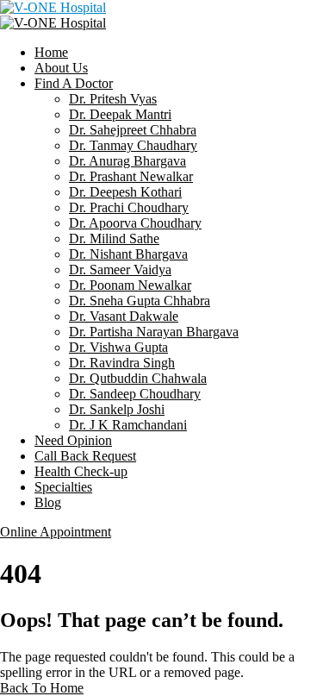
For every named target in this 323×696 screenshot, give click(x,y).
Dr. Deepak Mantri (120, 114)
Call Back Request (85, 455)
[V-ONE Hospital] (53, 7)
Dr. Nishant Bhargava (128, 254)
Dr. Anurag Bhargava (127, 161)
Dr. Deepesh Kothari (125, 192)
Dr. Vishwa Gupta (118, 347)
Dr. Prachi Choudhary (129, 207)
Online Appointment (55, 531)
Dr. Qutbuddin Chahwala (138, 378)
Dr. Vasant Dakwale (123, 316)
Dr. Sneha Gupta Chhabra (139, 300)
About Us (61, 67)
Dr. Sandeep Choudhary (135, 393)
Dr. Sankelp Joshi (117, 409)
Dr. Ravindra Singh (122, 362)
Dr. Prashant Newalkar (131, 176)
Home (51, 52)
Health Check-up (80, 471)
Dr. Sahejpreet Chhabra (132, 129)
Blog (47, 502)
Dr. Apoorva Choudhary (135, 223)
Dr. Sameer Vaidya (120, 269)
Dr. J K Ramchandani (128, 424)
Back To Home (42, 687)
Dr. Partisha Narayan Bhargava (154, 331)
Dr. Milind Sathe (114, 238)
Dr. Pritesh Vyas (113, 98)
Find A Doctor (73, 83)
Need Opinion (73, 440)
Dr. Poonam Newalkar (130, 285)
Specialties (63, 487)
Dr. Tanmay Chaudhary (133, 145)
